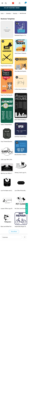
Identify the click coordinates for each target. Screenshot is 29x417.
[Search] (6, 3)
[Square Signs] (13, 3)
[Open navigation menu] (2, 3)
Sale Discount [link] (23, 13)
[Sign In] (20, 3)
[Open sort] (25, 237)
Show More (14, 231)
